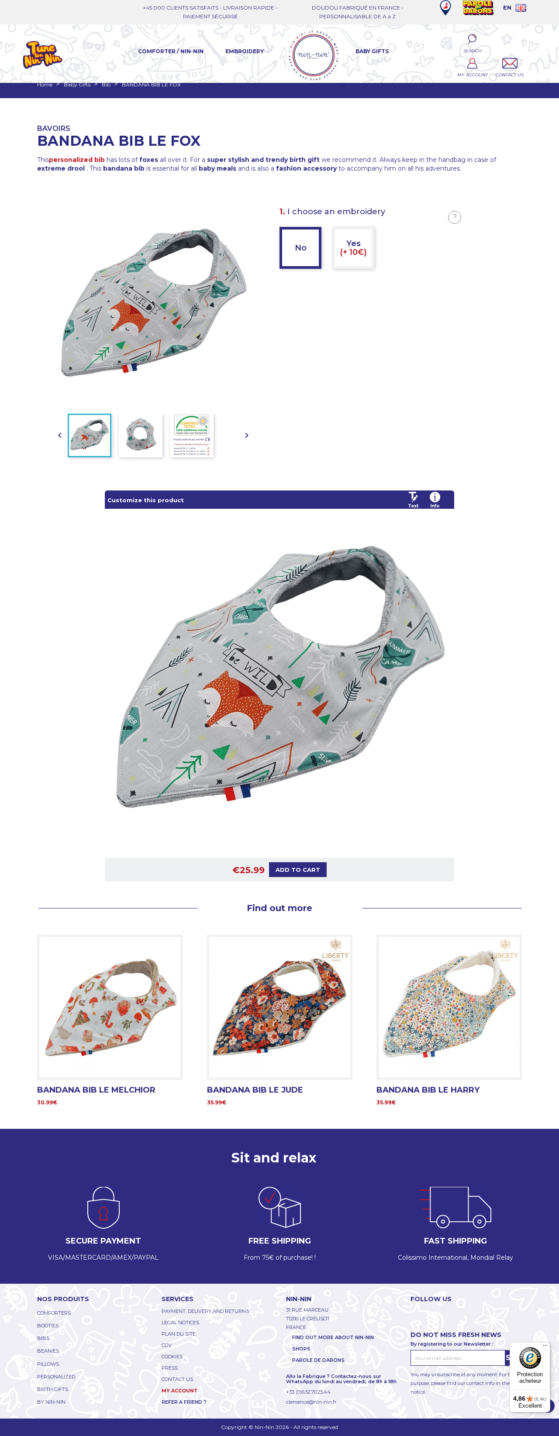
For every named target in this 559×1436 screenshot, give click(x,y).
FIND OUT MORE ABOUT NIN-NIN (333, 1337)
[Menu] (545, 1347)
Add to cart (298, 869)
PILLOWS (48, 1364)
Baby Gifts (372, 51)
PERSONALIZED (56, 1377)
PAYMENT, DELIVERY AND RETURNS (205, 1311)
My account (180, 1391)
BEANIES (48, 1351)
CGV (167, 1345)
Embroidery (244, 51)
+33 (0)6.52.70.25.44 (308, 1392)
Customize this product (145, 500)
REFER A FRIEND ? (184, 1402)
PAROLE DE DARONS (318, 1360)
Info (435, 506)
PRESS (170, 1368)
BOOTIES (48, 1326)
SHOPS (301, 1349)
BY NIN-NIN (51, 1402)
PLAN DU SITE (179, 1334)
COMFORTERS (54, 1313)
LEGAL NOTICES (180, 1322)
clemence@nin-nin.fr (311, 1402)
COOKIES (172, 1357)
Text (413, 506)
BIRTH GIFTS (52, 1389)
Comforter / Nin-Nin (171, 51)
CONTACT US (177, 1379)
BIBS (43, 1338)
